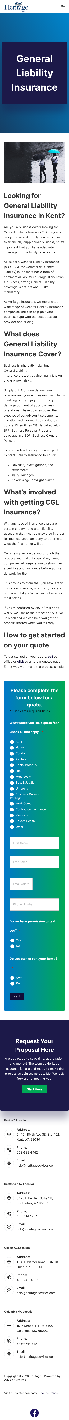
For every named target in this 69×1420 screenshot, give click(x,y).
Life (18, 771)
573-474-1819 (27, 1344)
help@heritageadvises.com (36, 1165)
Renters (21, 759)
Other (19, 827)
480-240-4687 (27, 1280)
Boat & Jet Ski (25, 782)
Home (20, 747)
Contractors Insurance (31, 809)
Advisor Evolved (15, 1380)
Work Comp (23, 803)
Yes (18, 940)
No (18, 946)
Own (19, 977)
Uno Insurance (48, 1393)
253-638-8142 (27, 1152)
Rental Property (26, 765)
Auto (19, 742)
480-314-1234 (27, 1216)
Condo (20, 753)
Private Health (25, 821)
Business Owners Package (24, 796)
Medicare (22, 815)
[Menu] (63, 6)
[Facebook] (34, 1413)
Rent (19, 983)
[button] (34, 1089)
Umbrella (22, 788)
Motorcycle (23, 776)
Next (16, 996)
